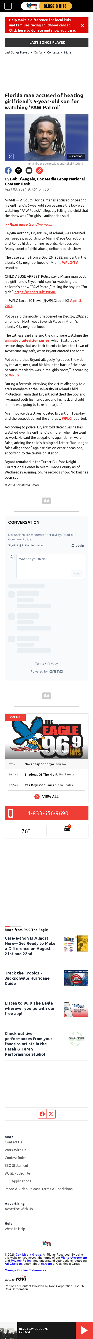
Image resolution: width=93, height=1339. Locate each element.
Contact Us (13, 1142)
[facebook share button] (8, 170)
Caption (76, 156)
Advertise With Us (19, 1209)
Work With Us (15, 1150)
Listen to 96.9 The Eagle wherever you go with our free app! (30, 1008)
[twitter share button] (18, 170)
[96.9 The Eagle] (46, 6)
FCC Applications (18, 1181)
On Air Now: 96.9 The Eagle (46, 751)
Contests (53, 52)
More (67, 52)
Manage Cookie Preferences (25, 1270)
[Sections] (8, 6)
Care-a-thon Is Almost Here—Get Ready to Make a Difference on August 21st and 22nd (30, 946)
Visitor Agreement (74, 1257)
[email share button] (29, 170)
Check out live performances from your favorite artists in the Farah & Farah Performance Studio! (28, 1044)
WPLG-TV (70, 262)
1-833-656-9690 (48, 813)
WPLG (14, 375)
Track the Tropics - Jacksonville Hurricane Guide (27, 978)
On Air (38, 52)
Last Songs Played (17, 52)
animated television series (27, 340)
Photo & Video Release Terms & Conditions (39, 1189)
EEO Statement (16, 1165)
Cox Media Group (28, 1254)
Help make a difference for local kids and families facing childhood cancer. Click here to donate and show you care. (42, 25)
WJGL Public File (17, 1173)
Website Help (15, 1229)
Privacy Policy (21, 1260)
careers (46, 1263)
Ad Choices (13, 1263)
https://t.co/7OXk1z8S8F (35, 292)
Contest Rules (15, 1158)
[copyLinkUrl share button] (39, 170)
